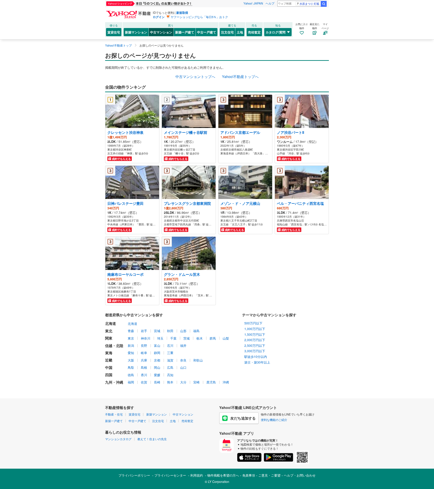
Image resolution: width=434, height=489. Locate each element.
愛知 (131, 352)
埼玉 (160, 338)
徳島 (131, 375)
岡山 (157, 367)
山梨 (226, 338)
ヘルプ (270, 3)
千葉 (173, 338)
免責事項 (248, 475)
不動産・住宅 (114, 414)
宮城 (157, 330)
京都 (157, 360)
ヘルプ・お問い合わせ (300, 475)
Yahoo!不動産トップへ (240, 76)
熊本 (170, 382)
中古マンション (161, 32)
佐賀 (144, 382)
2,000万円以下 (254, 340)
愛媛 (157, 375)
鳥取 (131, 367)
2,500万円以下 (254, 345)
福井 (183, 345)
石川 (170, 345)
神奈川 (145, 338)
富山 (157, 345)
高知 (170, 375)
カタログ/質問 (275, 32)
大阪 (131, 360)
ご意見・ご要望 (269, 475)
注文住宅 (227, 32)
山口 (183, 367)
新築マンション (136, 32)
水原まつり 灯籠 (309, 3)
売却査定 (254, 32)
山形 (183, 330)
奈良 (183, 360)
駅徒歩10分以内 (255, 356)
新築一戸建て (184, 32)
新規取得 (182, 12)
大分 (183, 382)
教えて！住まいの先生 (152, 439)
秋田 (170, 330)
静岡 (157, 352)
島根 (144, 367)
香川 (144, 375)
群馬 (213, 338)
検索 (324, 4)
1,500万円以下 (254, 334)
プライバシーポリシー (134, 475)
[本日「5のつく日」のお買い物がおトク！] (159, 3)
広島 (170, 367)
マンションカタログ (118, 439)
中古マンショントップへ (195, 76)
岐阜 (144, 352)
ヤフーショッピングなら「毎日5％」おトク (199, 17)
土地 (240, 32)
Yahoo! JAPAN (253, 3)
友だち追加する (243, 418)
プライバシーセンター (170, 475)
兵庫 (144, 360)
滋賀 (170, 360)
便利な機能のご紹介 (274, 420)
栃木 (199, 338)
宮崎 (196, 382)
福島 (196, 330)
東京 (131, 338)
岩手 (144, 330)
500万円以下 (253, 323)
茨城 (186, 338)
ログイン (159, 17)
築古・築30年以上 (257, 362)
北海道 (132, 323)
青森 (131, 330)
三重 (170, 352)
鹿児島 (211, 382)
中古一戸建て (206, 32)
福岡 (131, 382)
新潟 (131, 345)
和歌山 (198, 360)
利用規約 (196, 475)
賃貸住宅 (113, 32)
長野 (144, 345)
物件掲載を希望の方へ (223, 475)
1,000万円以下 (254, 328)
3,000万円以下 (254, 351)
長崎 (157, 382)
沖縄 (226, 382)
